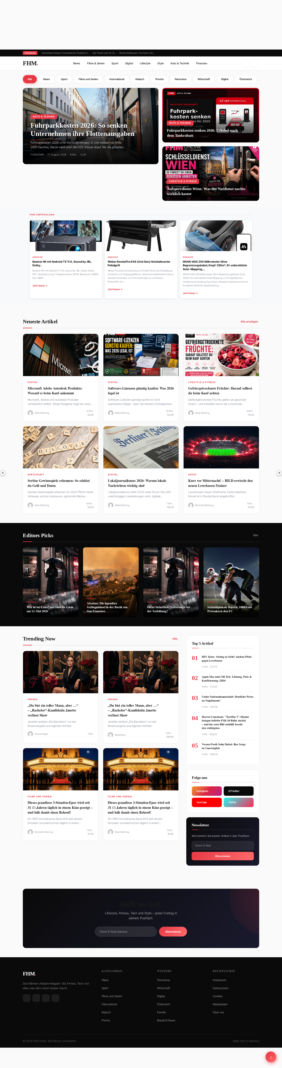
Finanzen (201, 63)
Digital (129, 63)
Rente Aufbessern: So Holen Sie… (137, 52)
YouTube (201, 802)
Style (160, 63)
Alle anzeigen (249, 321)
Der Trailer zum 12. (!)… (104, 52)
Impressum (219, 980)
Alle (30, 79)
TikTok (232, 802)
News (76, 63)
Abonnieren (222, 856)
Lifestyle (145, 63)
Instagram (202, 791)
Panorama (180, 79)
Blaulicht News (166, 1020)
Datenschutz (220, 988)
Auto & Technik (179, 63)
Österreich (245, 79)
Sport (114, 63)
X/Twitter (233, 791)
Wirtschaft (204, 79)
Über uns (218, 1012)
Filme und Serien (88, 79)
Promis (159, 79)
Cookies (217, 996)
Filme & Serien (96, 63)
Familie (161, 1012)
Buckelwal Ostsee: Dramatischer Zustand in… (66, 52)
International (116, 79)
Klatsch (139, 79)
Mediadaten (220, 1004)
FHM (30, 63)
